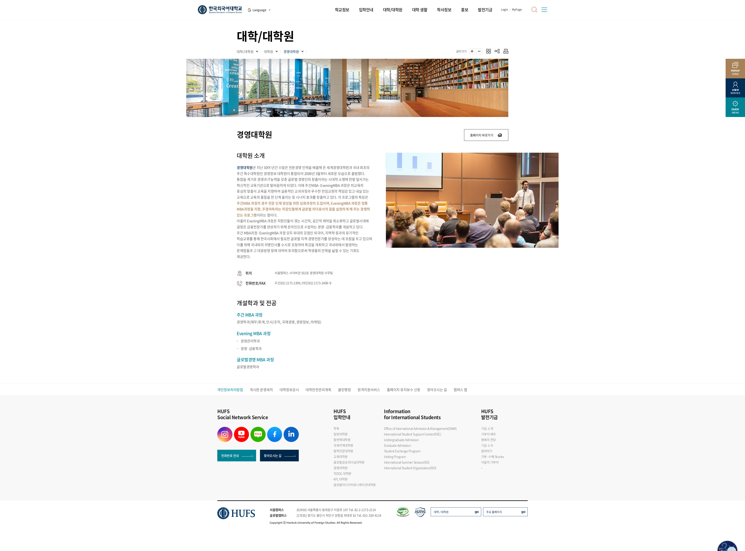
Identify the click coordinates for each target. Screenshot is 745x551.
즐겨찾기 (488, 51)
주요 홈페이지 (494, 512)
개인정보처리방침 (230, 389)
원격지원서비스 (369, 389)
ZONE (735, 72)
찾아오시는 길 (437, 389)
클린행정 (344, 389)
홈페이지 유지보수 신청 (403, 389)
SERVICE (735, 91)
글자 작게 (479, 51)
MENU (735, 111)
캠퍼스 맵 (460, 389)
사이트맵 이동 (544, 9)
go (477, 511)
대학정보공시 (289, 389)
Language (259, 10)
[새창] (224, 429)
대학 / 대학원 (441, 512)
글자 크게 (472, 51)
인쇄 (505, 51)
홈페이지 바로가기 (481, 135)
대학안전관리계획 (318, 389)
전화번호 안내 (230, 455)
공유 (497, 51)
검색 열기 (534, 9)
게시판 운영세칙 (261, 389)
